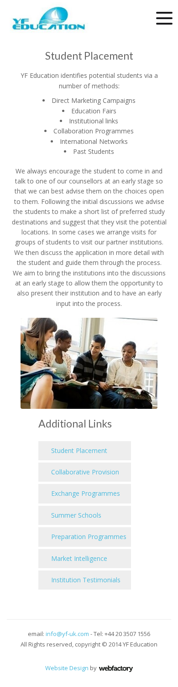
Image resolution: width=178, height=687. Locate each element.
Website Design (67, 668)
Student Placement (78, 450)
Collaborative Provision (84, 472)
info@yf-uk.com (67, 634)
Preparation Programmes (87, 536)
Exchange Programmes (84, 493)
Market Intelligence (78, 558)
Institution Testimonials (84, 579)
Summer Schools (75, 515)
